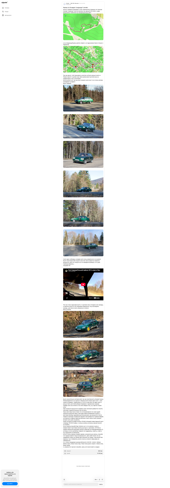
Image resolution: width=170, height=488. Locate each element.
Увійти (10, 483)
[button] (68, 4)
